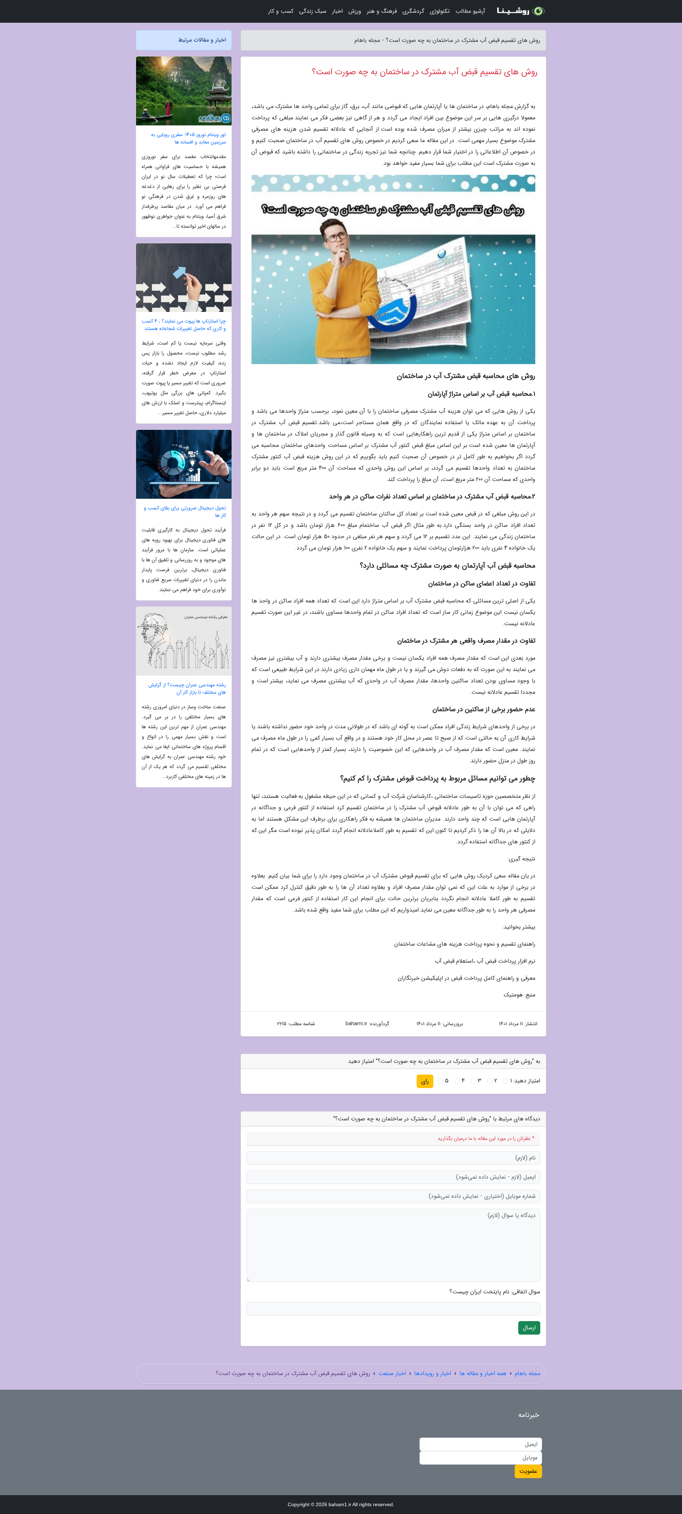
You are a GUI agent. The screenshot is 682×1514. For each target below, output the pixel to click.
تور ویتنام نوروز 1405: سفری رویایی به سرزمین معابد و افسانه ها (188, 138)
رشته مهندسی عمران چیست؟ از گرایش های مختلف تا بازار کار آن (187, 688)
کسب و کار (280, 11)
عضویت (528, 1471)
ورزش (354, 11)
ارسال (529, 1327)
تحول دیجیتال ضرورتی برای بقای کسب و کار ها (185, 511)
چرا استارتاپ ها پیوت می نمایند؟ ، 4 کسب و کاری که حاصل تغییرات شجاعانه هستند (184, 325)
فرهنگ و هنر (382, 11)
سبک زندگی (312, 11)
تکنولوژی (440, 11)
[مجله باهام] (520, 11)
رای (425, 1081)
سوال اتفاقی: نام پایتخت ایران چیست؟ (494, 1292)
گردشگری (413, 11)
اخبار (337, 11)
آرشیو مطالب (470, 11)
